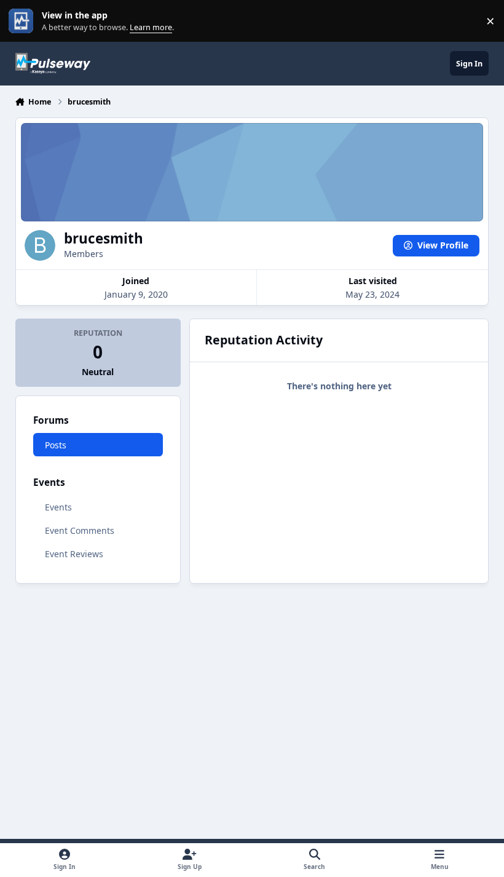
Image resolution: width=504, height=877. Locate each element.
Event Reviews (74, 554)
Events (58, 507)
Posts (55, 445)
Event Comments (79, 530)
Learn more (23, 21)
